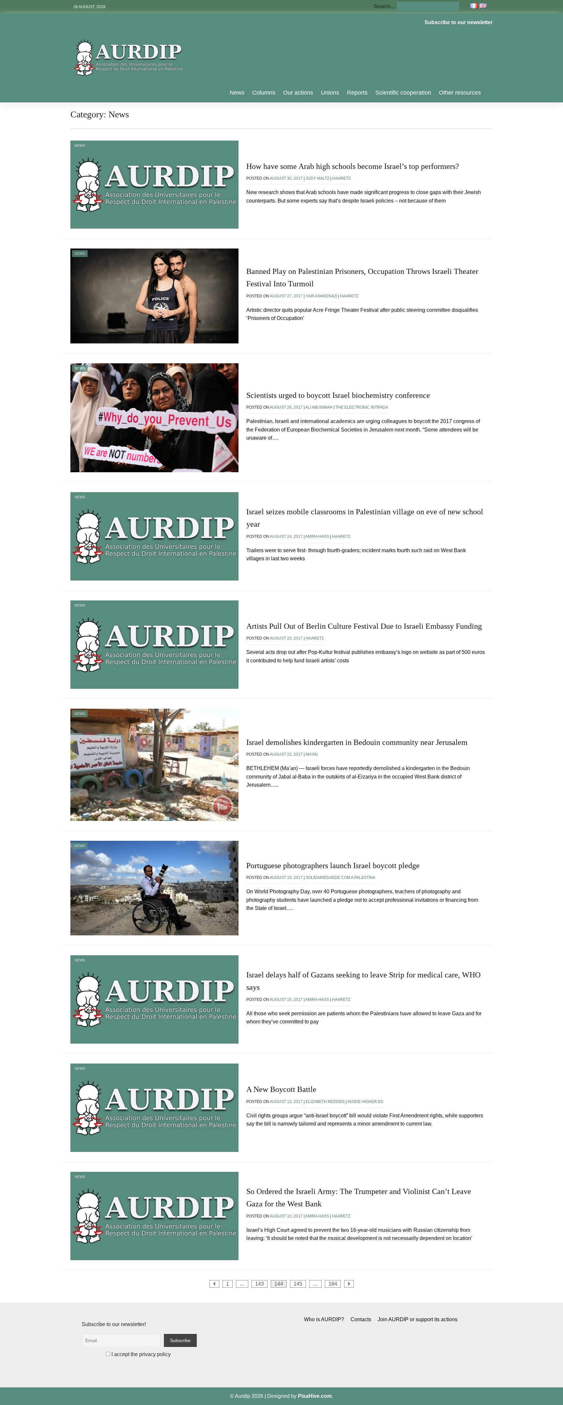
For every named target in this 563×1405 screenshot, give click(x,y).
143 (259, 1284)
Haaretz (341, 178)
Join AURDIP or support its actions (417, 1319)
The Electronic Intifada (362, 407)
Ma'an (312, 754)
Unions (330, 92)
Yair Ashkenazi (321, 296)
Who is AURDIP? (324, 1319)
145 (298, 1284)
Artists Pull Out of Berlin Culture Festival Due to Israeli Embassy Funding (364, 626)
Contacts (361, 1319)
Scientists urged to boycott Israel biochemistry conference (338, 395)
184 (332, 1284)
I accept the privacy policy (140, 1354)
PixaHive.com (315, 1396)
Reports (357, 92)
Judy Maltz (317, 178)
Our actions (298, 92)
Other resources (460, 92)
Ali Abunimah (319, 407)
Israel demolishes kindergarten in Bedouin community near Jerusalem (357, 742)
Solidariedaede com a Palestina (340, 877)
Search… (385, 6)
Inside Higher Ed (365, 1101)
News (237, 92)
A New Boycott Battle (281, 1089)
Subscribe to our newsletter (459, 22)
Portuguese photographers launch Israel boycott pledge (333, 865)
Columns (263, 92)
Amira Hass (317, 536)
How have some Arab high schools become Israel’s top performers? (352, 166)
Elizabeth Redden (325, 1101)
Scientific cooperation (403, 92)
